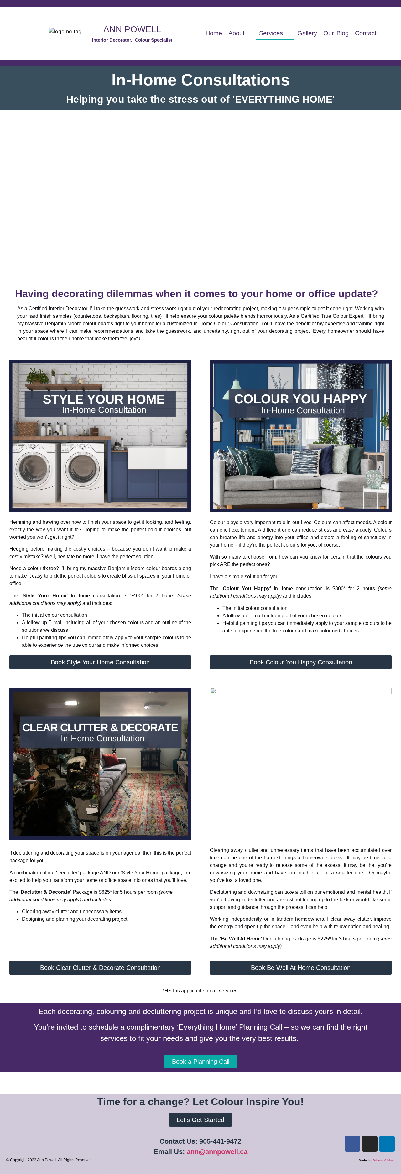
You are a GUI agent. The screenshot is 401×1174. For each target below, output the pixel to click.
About (236, 33)
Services (271, 33)
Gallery (307, 33)
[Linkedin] (387, 1144)
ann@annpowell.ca (217, 1152)
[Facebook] (352, 1144)
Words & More (384, 1160)
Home (214, 33)
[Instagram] (370, 1144)
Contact (366, 33)
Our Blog (336, 33)
